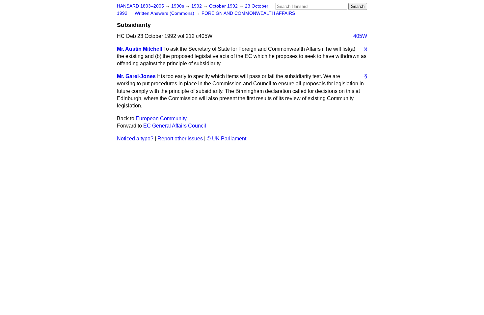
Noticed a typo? (135, 138)
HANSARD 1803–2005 (140, 6)
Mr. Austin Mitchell (139, 49)
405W (360, 36)
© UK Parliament (226, 138)
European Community (161, 118)
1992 (197, 6)
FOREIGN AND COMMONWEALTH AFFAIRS (248, 13)
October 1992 (224, 6)
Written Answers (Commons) (165, 13)
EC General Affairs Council (174, 126)
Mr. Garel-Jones (136, 76)
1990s (178, 6)
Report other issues (180, 138)
